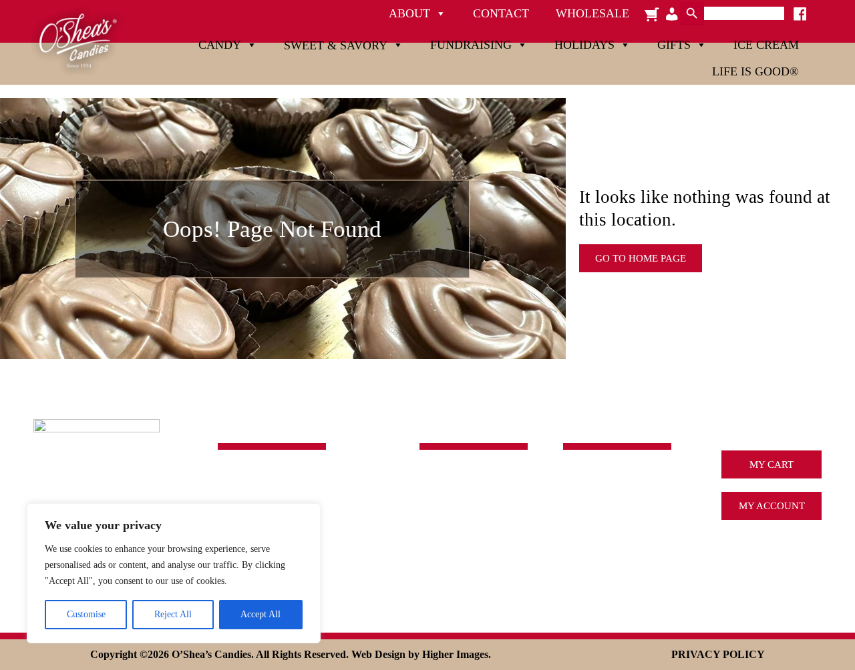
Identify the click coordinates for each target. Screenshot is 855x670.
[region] (174, 573)
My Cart (771, 464)
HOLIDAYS (444, 536)
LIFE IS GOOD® (455, 575)
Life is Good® (755, 71)
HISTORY (584, 497)
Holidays (584, 44)
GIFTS (433, 556)
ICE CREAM (590, 517)
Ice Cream (766, 44)
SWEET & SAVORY (462, 497)
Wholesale (592, 13)
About (409, 13)
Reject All (173, 614)
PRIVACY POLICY (718, 654)
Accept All (260, 614)
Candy (219, 44)
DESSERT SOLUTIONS (613, 536)
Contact (501, 13)
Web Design (378, 654)
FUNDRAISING (453, 517)
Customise (86, 614)
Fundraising (471, 44)
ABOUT (580, 478)
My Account (772, 505)
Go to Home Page (640, 258)
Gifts (674, 44)
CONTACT (586, 556)
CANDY (437, 478)
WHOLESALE (593, 575)
